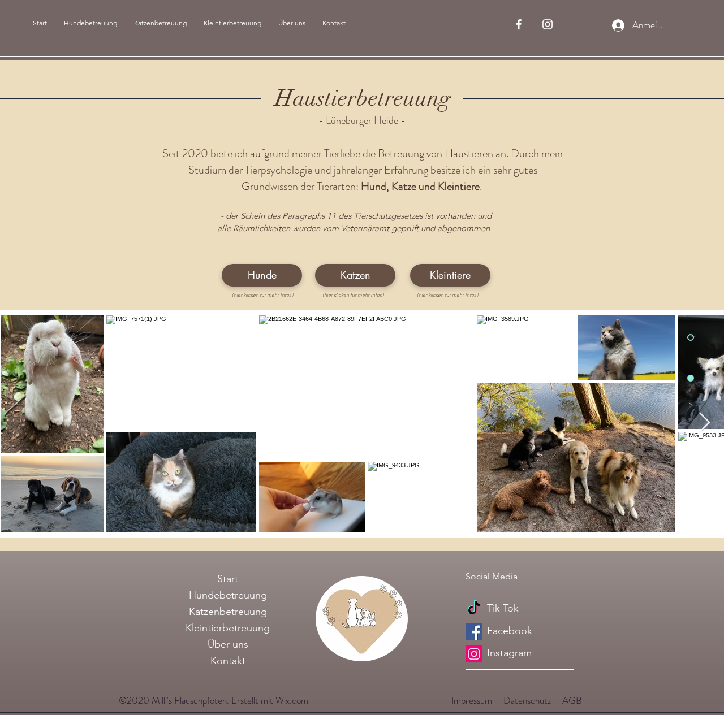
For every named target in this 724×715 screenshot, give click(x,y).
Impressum (471, 700)
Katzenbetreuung (228, 611)
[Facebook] (474, 631)
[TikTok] (474, 608)
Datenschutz (527, 700)
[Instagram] (474, 653)
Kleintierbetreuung (228, 628)
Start (227, 579)
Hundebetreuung (228, 595)
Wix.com (291, 700)
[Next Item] (704, 423)
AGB (572, 700)
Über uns (228, 644)
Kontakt (227, 661)
